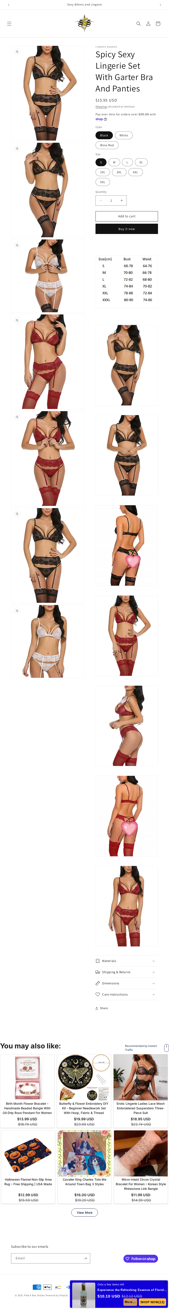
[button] (9, 24)
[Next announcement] (160, 5)
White (123, 135)
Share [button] (104, 1008)
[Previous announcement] (8, 5)
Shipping (101, 106)
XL (141, 162)
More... (130, 1302)
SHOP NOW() (153, 1302)
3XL (119, 172)
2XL (102, 172)
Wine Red (107, 145)
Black (104, 135)
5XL (102, 182)
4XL (135, 172)
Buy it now (126, 229)
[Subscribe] (85, 1258)
